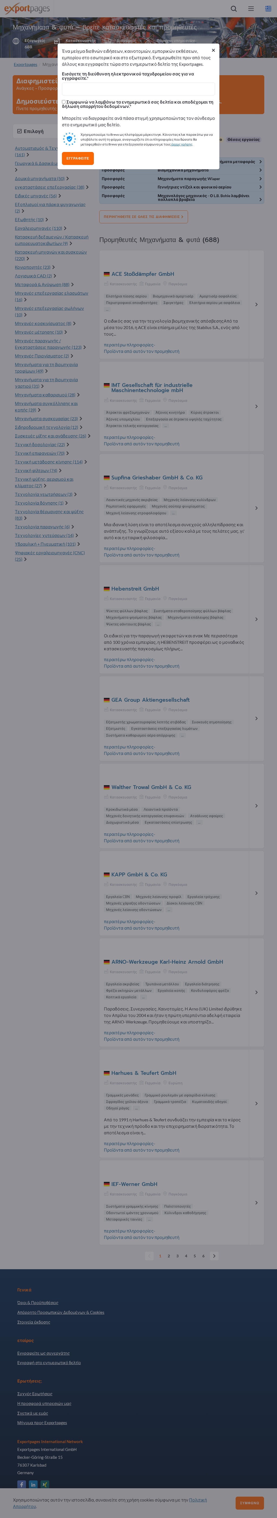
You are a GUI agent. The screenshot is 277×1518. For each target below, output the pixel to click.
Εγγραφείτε (78, 158)
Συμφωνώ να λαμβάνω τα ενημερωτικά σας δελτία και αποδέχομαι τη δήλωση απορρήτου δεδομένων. (137, 104)
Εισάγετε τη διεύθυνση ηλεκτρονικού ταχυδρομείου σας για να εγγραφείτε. (128, 76)
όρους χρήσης (181, 144)
